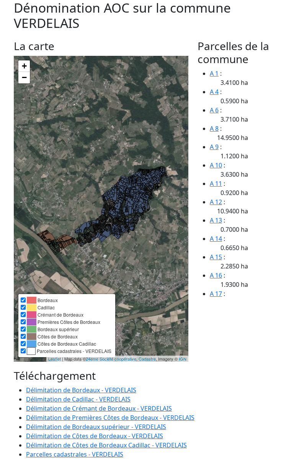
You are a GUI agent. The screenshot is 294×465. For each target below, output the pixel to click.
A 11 (216, 183)
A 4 (214, 92)
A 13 (216, 220)
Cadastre (147, 359)
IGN (182, 359)
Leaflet (54, 359)
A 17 (216, 293)
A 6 (214, 110)
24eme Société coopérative (111, 359)
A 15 (216, 257)
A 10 (216, 165)
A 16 (216, 275)
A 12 (216, 202)
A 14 (216, 238)
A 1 (214, 73)
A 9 (214, 147)
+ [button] (24, 66)
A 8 (214, 128)
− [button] (24, 77)
